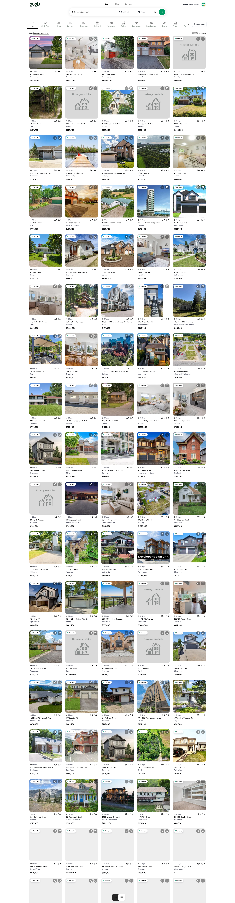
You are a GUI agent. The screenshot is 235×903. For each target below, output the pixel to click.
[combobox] (41, 33)
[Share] (55, 39)
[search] (162, 12)
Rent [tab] (117, 4)
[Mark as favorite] (60, 39)
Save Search (200, 24)
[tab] (32, 24)
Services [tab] (128, 4)
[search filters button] (155, 12)
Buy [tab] (106, 4)
